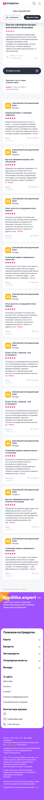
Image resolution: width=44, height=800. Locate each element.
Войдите (9, 87)
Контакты (7, 686)
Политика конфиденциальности (15, 697)
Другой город (32, 17)
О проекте (7, 692)
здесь (36, 787)
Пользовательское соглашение (15, 702)
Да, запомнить (12, 17)
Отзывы (15, 589)
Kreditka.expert (11, 745)
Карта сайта (8, 681)
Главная (6, 589)
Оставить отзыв (13, 71)
